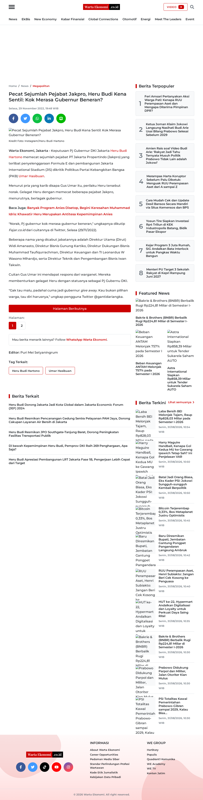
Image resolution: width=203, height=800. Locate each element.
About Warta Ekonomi (105, 749)
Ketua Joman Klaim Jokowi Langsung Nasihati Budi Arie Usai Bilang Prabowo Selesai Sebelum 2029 (167, 129)
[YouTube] (56, 767)
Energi (145, 19)
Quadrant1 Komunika (161, 759)
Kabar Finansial (72, 19)
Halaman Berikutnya (70, 309)
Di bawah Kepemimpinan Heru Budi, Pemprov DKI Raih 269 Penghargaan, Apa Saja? (68, 447)
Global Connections (103, 19)
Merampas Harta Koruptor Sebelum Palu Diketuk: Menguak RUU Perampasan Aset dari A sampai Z (167, 181)
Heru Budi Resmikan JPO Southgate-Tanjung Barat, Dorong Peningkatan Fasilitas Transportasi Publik (64, 434)
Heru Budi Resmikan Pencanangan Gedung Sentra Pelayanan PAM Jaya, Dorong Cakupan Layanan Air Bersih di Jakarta (69, 420)
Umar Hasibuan (31, 176)
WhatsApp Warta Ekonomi (86, 339)
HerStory (153, 749)
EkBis (26, 19)
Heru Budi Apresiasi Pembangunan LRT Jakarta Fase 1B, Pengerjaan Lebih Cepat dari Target (69, 461)
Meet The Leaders (168, 19)
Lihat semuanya (180, 402)
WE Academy (156, 763)
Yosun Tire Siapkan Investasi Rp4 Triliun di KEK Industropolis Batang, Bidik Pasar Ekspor (167, 226)
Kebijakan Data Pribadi (105, 777)
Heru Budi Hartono (26, 371)
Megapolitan (41, 86)
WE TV (151, 768)
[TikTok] (44, 767)
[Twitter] (25, 118)
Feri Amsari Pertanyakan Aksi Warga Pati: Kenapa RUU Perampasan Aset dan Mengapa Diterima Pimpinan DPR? (167, 103)
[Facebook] (13, 118)
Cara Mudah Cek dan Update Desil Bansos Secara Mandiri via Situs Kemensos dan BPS (167, 203)
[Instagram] (68, 767)
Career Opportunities (104, 754)
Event (190, 19)
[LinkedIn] (49, 118)
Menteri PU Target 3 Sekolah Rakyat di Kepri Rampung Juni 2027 (167, 272)
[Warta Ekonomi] (101, 7)
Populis (152, 754)
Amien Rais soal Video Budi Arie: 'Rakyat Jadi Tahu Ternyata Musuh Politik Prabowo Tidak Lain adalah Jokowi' (166, 155)
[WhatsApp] (37, 118)
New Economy (45, 19)
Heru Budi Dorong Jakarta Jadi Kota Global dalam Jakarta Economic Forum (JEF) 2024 (66, 406)
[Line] (61, 118)
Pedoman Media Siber (104, 759)
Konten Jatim (156, 773)
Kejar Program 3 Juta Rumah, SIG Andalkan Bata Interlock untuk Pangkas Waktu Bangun (168, 250)
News (13, 19)
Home (13, 86)
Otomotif (130, 19)
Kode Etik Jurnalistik (104, 772)
